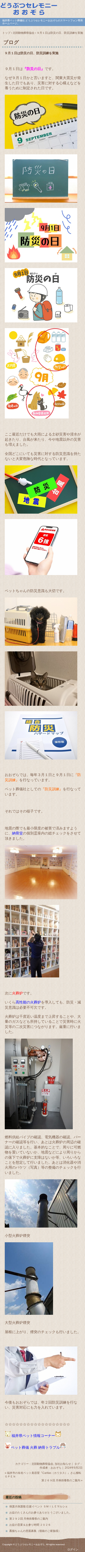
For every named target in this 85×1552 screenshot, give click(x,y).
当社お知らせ (63, 1463)
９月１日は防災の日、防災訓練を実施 (31, 53)
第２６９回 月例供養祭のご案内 (60, 1480)
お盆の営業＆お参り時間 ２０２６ (30, 1524)
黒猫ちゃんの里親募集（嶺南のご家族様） (35, 1531)
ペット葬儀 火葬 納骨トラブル (35, 1447)
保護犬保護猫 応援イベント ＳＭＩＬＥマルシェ (38, 1506)
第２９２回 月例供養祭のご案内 (28, 1518)
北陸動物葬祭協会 (42, 1463)
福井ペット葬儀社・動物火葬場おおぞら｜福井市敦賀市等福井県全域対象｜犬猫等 (42, 8)
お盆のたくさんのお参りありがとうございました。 (40, 1512)
